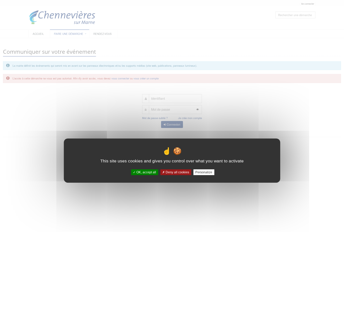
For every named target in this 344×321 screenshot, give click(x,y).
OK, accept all (146, 172)
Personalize (203, 172)
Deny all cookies (177, 172)
